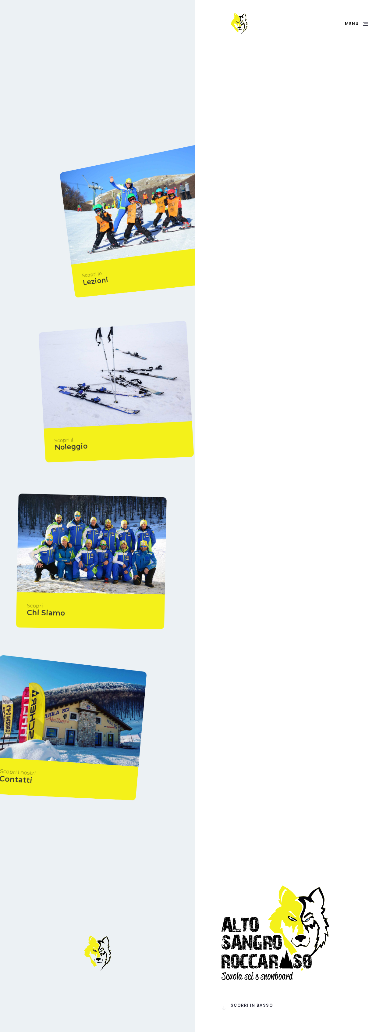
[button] (356, 24)
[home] (239, 24)
